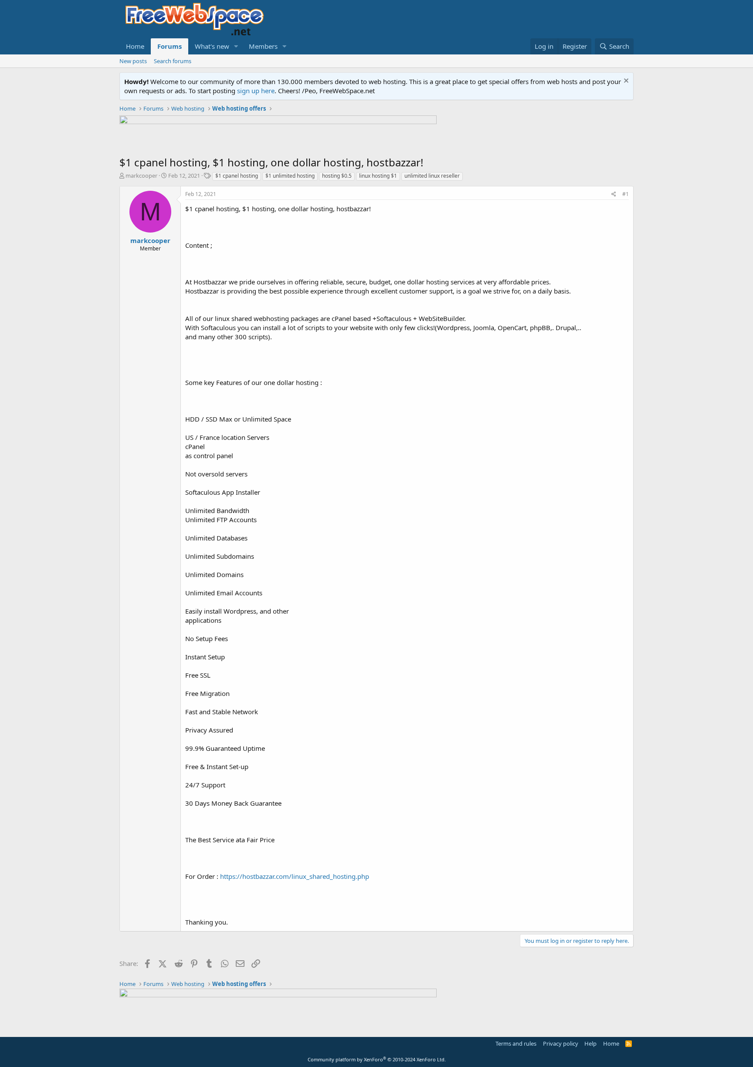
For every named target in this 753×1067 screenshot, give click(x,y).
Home (135, 46)
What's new (212, 46)
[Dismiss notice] (625, 81)
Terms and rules (515, 1043)
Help (590, 1043)
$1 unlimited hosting (290, 175)
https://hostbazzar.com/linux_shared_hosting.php (294, 876)
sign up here (256, 90)
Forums (169, 46)
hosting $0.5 (337, 175)
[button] (236, 46)
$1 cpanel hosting (236, 175)
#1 (625, 194)
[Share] (613, 194)
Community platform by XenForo (377, 1059)
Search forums (172, 61)
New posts (133, 61)
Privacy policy (560, 1043)
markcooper (141, 175)
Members (263, 46)
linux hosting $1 (378, 175)
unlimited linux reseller (432, 175)
